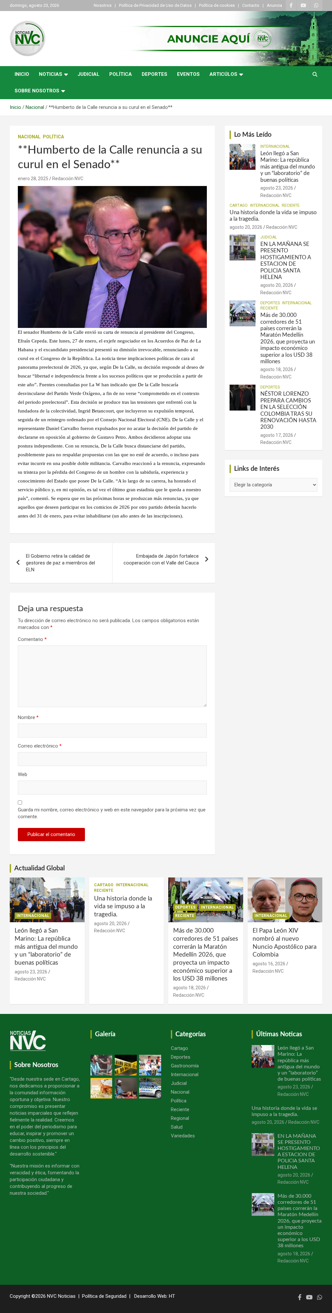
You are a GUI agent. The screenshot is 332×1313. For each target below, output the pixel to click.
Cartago (239, 205)
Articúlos (223, 74)
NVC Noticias (61, 1296)
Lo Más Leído (252, 135)
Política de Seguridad (104, 1296)
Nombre (28, 717)
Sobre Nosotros (37, 91)
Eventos (188, 74)
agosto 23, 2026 (276, 188)
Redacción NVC (67, 178)
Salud (177, 1127)
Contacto (250, 5)
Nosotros (103, 5)
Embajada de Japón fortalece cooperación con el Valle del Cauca (161, 559)
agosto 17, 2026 (276, 435)
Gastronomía (185, 1066)
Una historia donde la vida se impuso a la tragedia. (123, 907)
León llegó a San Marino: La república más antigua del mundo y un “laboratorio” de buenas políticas (287, 167)
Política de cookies (217, 5)
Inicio (22, 74)
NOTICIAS (50, 74)
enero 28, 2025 (33, 178)
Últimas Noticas (279, 1034)
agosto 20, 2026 (246, 227)
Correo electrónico (40, 746)
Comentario (32, 639)
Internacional (275, 146)
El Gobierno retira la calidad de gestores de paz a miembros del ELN (60, 563)
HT (172, 1296)
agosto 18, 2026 (276, 369)
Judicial (88, 74)
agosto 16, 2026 (269, 963)
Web (22, 774)
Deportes (154, 74)
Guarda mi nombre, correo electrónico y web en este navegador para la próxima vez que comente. (112, 813)
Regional (180, 1118)
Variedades (183, 1136)
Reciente (291, 205)
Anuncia (274, 5)
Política (120, 74)
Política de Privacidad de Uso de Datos (155, 5)
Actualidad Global (39, 868)
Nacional (29, 136)
